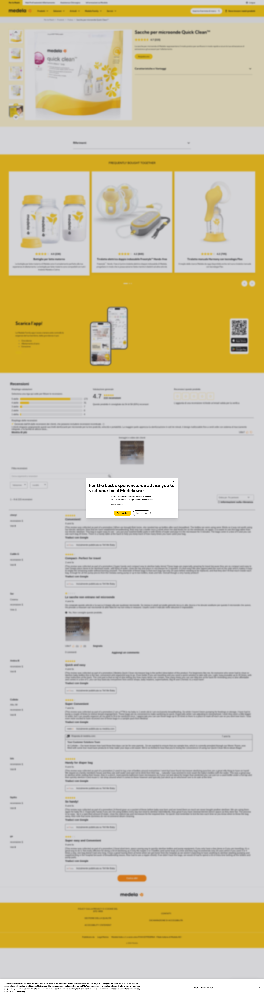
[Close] (260, 987)
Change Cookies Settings (202, 987)
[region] (132, 987)
